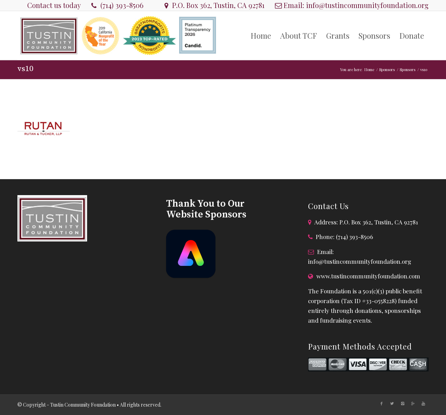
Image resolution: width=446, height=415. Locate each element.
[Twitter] (392, 403)
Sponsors (387, 69)
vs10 (25, 69)
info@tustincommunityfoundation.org (367, 5)
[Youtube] (423, 403)
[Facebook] (381, 403)
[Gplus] (413, 403)
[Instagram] (402, 403)
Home (369, 69)
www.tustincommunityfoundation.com (368, 276)
